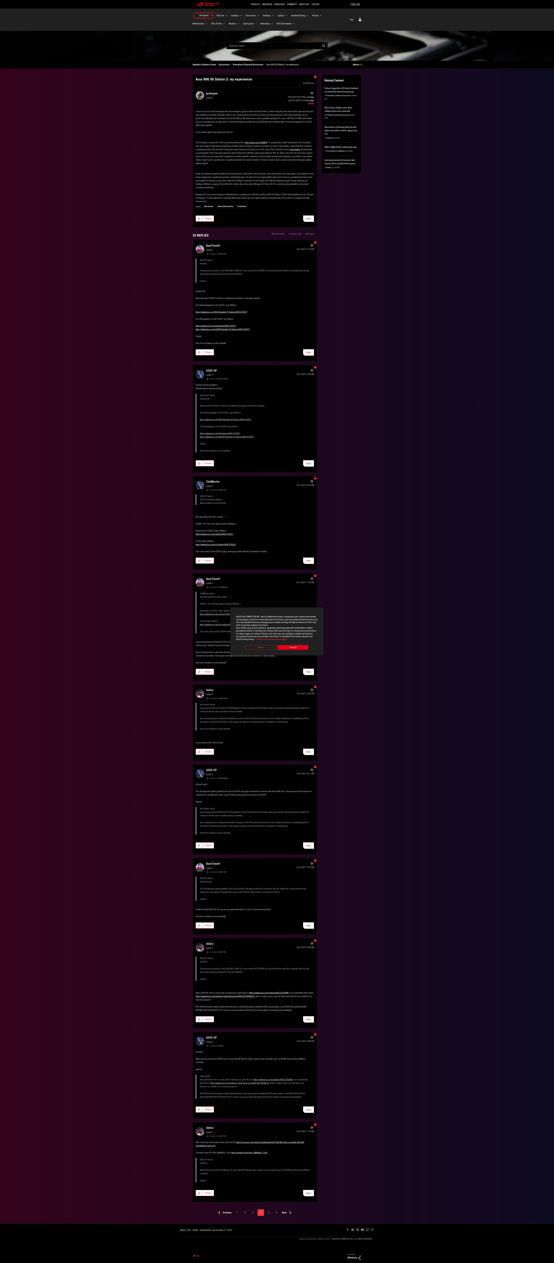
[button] (199, 218)
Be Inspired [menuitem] (204, 15)
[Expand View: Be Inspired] (211, 15)
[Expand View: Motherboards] (206, 24)
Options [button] (356, 64)
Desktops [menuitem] (267, 15)
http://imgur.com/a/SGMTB (256, 142)
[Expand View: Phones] (320, 16)
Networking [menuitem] (265, 23)
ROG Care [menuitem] (220, 15)
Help (351, 19)
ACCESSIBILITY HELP (222, 1230)
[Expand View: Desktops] (272, 16)
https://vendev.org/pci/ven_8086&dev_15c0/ (249, 1153)
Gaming (329, 138)
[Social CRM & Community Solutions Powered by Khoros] (354, 1257)
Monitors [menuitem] (232, 23)
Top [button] (197, 1256)
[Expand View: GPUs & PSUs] (224, 24)
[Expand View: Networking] (272, 24)
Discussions (224, 64)
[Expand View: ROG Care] (226, 16)
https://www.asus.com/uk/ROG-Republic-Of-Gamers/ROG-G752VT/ (223, 329)
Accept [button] (293, 647)
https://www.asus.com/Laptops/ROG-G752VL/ (214, 534)
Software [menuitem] (235, 15)
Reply (308, 218)
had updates (295, 149)
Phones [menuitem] (315, 15)
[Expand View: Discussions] (258, 16)
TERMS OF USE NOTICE (307, 1239)
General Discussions (225, 206)
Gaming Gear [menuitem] (248, 23)
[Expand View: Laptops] (286, 16)
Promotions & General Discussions (248, 64)
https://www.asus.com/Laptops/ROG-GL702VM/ (269, 993)
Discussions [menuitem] (251, 15)
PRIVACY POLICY (324, 1239)
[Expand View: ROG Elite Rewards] (293, 24)
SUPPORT (315, 4)
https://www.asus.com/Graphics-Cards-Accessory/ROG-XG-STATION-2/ (225, 996)
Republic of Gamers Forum (204, 64)
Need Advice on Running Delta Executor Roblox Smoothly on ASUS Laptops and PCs (340, 130)
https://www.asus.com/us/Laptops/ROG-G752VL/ (216, 544)
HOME (195, 1230)
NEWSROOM (205, 1230)
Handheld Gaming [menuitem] (298, 15)
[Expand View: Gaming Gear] (255, 24)
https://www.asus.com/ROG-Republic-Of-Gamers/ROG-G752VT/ (221, 312)
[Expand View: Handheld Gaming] (307, 16)
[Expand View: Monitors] (238, 24)
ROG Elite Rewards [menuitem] (284, 23)
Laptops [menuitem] (281, 15)
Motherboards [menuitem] (198, 23)
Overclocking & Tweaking (335, 151)
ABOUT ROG (185, 1230)
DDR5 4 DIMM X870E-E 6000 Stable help (340, 147)
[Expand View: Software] (240, 16)
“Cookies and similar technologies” (271, 639)
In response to (217, 254)
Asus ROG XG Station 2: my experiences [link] (282, 64)
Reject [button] (261, 647)
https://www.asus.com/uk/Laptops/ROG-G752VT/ (216, 326)
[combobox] (277, 45)
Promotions (241, 206)
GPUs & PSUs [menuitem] (216, 23)
